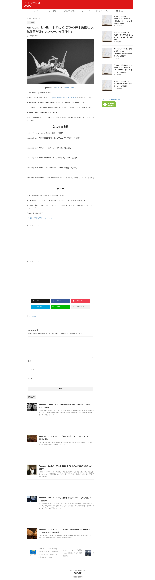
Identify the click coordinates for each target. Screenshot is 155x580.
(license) (73, 88)
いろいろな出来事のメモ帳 (77, 570)
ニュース (35, 11)
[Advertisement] (44, 243)
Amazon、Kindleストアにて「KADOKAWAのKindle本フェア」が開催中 (123, 83)
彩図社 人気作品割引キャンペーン (64, 98)
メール (31, 370)
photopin (66, 88)
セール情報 (52, 11)
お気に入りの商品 (69, 11)
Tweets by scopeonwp (111, 99)
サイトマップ (86, 11)
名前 (30, 361)
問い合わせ (119, 11)
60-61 (57, 88)
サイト (30, 378)
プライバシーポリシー (103, 11)
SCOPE (27, 6)
